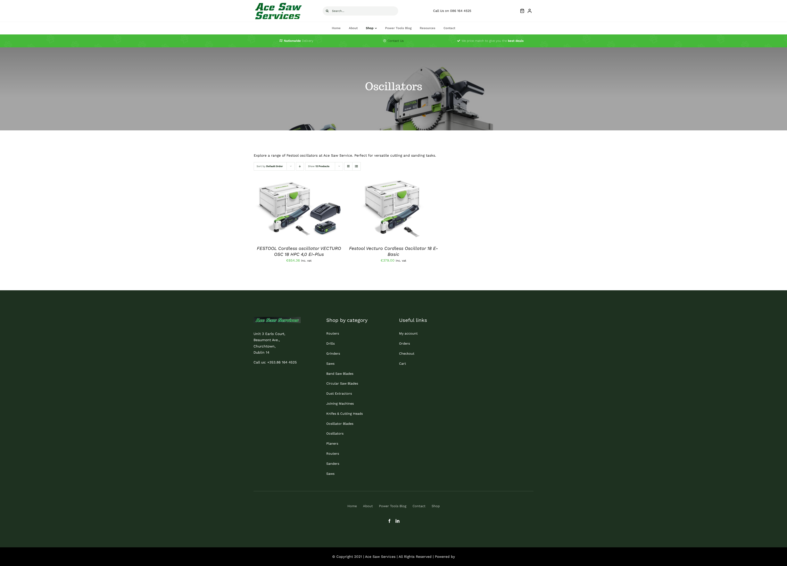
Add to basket (286, 210)
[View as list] (357, 166)
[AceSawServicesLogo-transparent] (278, 3)
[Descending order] (300, 166)
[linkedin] (397, 521)
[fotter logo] (277, 319)
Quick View (314, 210)
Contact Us (396, 41)
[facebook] (389, 521)
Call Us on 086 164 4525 (452, 11)
